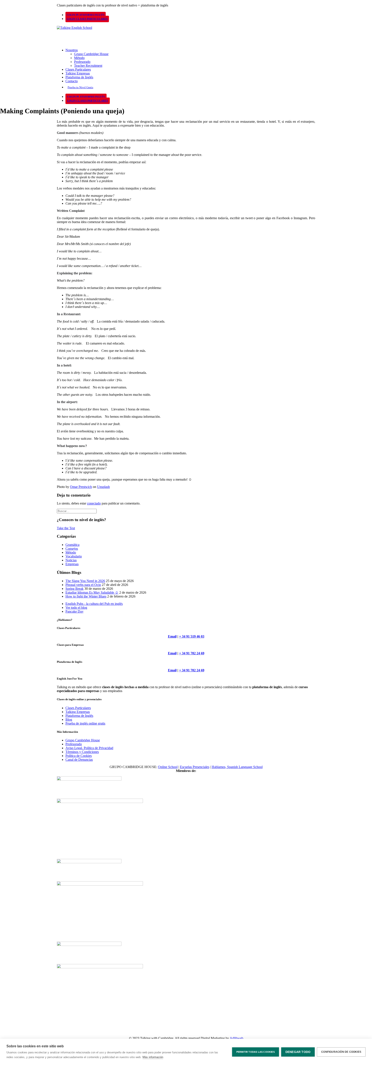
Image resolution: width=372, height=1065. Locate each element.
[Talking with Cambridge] (186, 33)
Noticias (71, 560)
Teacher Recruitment (88, 65)
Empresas (72, 564)
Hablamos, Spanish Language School (237, 767)
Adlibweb (236, 1038)
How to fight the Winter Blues (85, 596)
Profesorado (82, 62)
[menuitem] (189, 15)
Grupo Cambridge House (91, 54)
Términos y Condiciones (82, 752)
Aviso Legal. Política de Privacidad (89, 748)
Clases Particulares (78, 69)
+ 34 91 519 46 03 (191, 636)
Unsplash (103, 487)
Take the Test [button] (66, 528)
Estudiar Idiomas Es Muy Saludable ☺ (91, 592)
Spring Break (74, 588)
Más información (153, 1057)
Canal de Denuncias (79, 759)
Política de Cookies (78, 756)
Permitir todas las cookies (255, 1052)
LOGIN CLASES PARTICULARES (87, 18)
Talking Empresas (77, 73)
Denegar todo (297, 1052)
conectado (94, 503)
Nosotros (71, 50)
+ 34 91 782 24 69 (191, 653)
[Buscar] (77, 511)
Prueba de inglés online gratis (85, 723)
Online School (168, 767)
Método (79, 58)
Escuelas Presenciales (194, 767)
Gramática (72, 544)
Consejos (71, 548)
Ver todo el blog (76, 607)
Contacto (71, 81)
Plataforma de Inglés (79, 77)
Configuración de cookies (341, 1051)
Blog (68, 719)
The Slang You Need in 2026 (85, 581)
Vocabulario (73, 556)
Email (172, 636)
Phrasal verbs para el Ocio (83, 585)
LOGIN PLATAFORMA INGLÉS (85, 15)
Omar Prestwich (81, 487)
